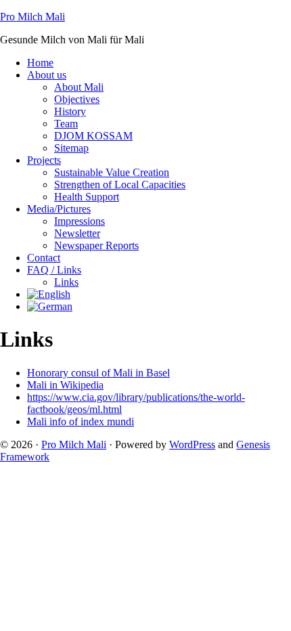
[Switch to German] (49, 306)
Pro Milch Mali (32, 16)
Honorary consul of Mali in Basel (98, 372)
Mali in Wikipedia (65, 385)
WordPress (192, 444)
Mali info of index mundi (80, 421)
